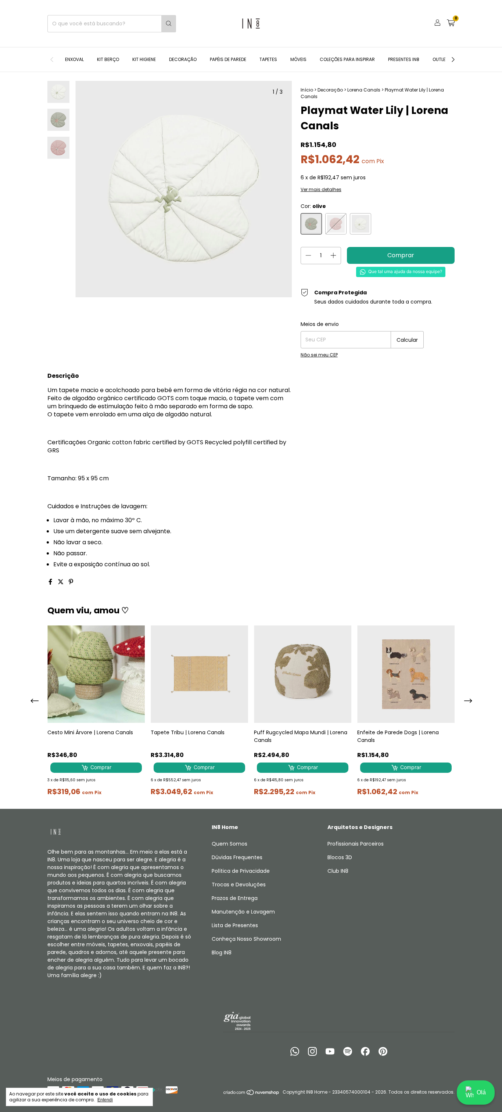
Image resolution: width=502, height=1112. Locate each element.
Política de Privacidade (241, 871)
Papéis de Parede (228, 59)
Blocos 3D (339, 857)
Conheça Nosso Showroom (246, 939)
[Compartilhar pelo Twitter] (61, 582)
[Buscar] (168, 23)
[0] (451, 24)
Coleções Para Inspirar (347, 59)
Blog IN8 (222, 952)
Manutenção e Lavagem (243, 911)
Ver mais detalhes (321, 189)
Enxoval (74, 59)
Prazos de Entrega (235, 898)
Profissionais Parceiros (355, 843)
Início (307, 90)
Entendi (105, 1099)
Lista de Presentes (235, 925)
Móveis (298, 59)
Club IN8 (337, 871)
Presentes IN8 (403, 59)
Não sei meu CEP (319, 355)
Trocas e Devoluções (239, 884)
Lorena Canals (363, 90)
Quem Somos (229, 843)
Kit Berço (108, 59)
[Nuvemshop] (251, 1094)
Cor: (313, 206)
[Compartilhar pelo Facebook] (51, 582)
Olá (481, 1092)
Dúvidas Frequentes (237, 857)
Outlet (440, 59)
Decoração (183, 59)
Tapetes (268, 59)
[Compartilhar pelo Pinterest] (71, 582)
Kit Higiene (144, 59)
